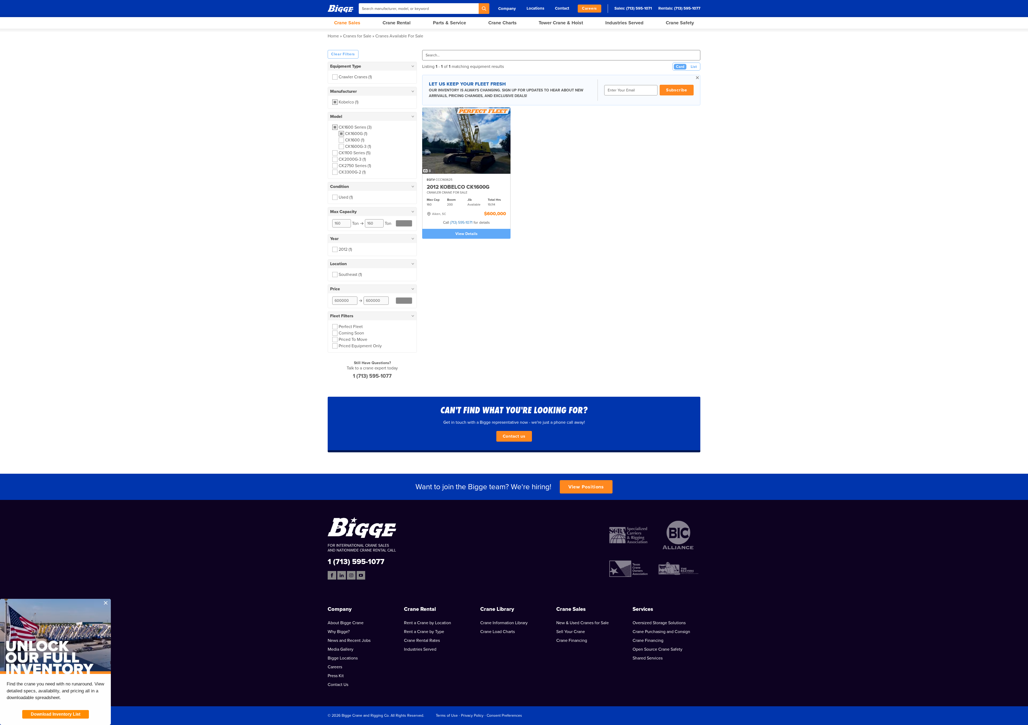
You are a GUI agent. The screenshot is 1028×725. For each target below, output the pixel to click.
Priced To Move (353, 339)
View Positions (586, 487)
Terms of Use (447, 715)
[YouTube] (361, 575)
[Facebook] (332, 575)
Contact (562, 8)
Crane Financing (571, 640)
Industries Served (624, 23)
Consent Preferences (504, 715)
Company (507, 8)
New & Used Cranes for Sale (582, 623)
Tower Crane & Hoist (561, 23)
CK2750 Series (355, 165)
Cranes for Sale (357, 36)
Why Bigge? (339, 631)
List (694, 66)
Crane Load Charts (497, 631)
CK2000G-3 (352, 159)
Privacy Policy (472, 715)
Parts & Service (449, 23)
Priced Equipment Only (360, 346)
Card (680, 66)
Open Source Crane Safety (657, 649)
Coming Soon (351, 333)
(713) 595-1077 (687, 8)
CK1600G (356, 133)
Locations (535, 8)
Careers (589, 8)
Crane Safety (680, 23)
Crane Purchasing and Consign (661, 631)
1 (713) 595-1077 (372, 376)
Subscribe (676, 90)
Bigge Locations (343, 658)
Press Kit (336, 675)
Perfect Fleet (351, 326)
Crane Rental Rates (422, 640)
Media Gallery (340, 649)
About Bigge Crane (346, 623)
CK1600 (354, 140)
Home (333, 36)
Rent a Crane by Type (424, 631)
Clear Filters (343, 54)
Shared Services (648, 658)
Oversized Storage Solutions (659, 623)
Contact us (514, 436)
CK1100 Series (355, 153)
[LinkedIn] (341, 575)
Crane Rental (397, 23)
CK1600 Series (355, 127)
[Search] (484, 8)
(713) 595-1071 (639, 8)
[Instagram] (351, 575)
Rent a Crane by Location (427, 623)
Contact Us (338, 684)
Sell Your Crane (570, 631)
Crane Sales (347, 23)
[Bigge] (340, 8)
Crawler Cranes (355, 77)
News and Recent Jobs (349, 640)
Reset (404, 223)
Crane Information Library (504, 623)
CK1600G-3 (358, 146)
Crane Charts (502, 23)
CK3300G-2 (352, 172)
